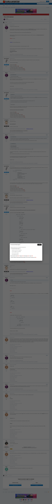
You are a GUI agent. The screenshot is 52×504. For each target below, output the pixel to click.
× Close (39, 244)
